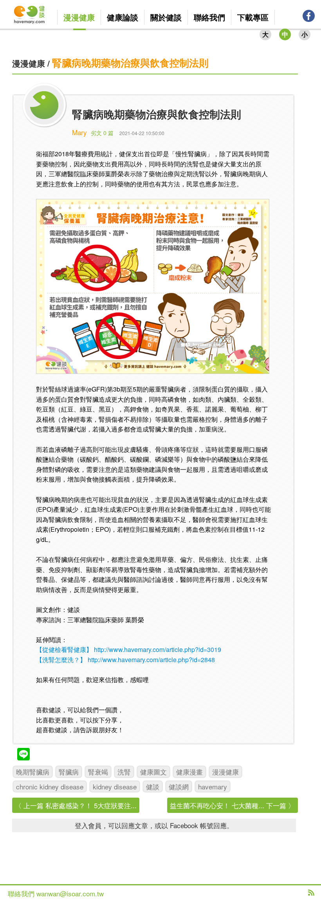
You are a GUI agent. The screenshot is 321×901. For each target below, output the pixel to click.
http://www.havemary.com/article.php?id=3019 (157, 649)
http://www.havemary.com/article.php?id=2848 (151, 659)
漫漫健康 (28, 63)
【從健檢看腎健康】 (64, 649)
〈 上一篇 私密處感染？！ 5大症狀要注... (76, 805)
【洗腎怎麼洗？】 (61, 659)
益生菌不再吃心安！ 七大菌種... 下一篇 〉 (232, 805)
